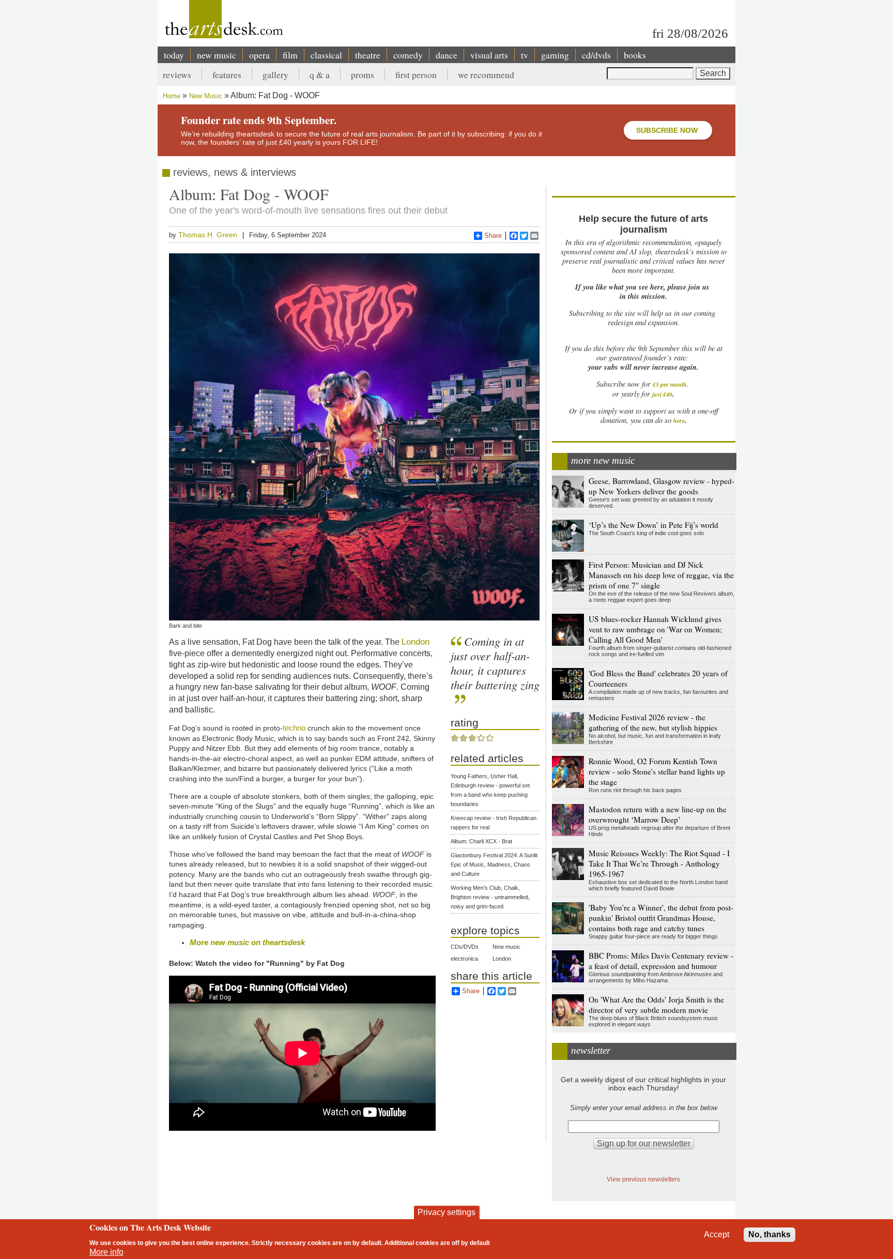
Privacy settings (446, 1212)
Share (493, 235)
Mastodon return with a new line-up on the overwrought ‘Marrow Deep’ (658, 814)
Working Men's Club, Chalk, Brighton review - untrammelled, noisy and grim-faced (490, 897)
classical (326, 55)
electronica (464, 958)
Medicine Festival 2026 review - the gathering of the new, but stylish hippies (653, 722)
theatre (367, 55)
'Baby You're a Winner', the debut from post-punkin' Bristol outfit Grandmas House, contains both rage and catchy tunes (661, 917)
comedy (408, 55)
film (290, 55)
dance (446, 55)
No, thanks (769, 1234)
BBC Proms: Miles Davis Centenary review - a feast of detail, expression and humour (661, 960)
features (226, 74)
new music (216, 55)
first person (416, 74)
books (635, 55)
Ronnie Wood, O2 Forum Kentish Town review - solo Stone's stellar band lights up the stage (657, 771)
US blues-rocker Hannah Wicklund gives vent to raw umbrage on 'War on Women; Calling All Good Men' (655, 629)
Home (171, 96)
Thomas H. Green (207, 235)
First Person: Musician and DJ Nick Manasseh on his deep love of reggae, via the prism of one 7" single (661, 574)
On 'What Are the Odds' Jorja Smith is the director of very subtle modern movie (656, 1004)
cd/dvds (596, 55)
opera (259, 55)
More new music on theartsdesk (247, 942)
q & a (320, 74)
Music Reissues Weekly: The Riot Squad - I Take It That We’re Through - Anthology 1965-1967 (659, 863)
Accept (716, 1234)
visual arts (489, 55)
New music (506, 947)
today (174, 55)
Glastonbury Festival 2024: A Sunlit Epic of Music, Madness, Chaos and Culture (494, 864)
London (415, 641)
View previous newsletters (643, 1179)
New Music (205, 96)
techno (294, 727)
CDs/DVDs (465, 947)
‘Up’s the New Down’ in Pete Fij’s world (653, 525)
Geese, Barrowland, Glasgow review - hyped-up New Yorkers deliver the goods (661, 486)
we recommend (486, 74)
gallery (275, 74)
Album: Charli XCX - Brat (481, 841)
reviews (177, 74)
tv (524, 55)
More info (106, 1252)
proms (362, 74)
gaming (555, 55)
